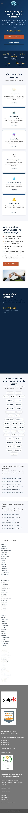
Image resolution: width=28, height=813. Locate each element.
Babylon (3, 558)
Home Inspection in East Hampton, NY (12, 492)
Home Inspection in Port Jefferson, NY (12, 487)
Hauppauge (14, 454)
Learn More (14, 102)
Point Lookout (5, 653)
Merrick (19, 412)
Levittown (13, 396)
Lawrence (6, 431)
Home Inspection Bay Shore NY (10, 520)
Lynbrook (19, 408)
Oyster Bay (4, 645)
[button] (2, 3)
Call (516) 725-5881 (10, 264)
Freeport (6, 396)
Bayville (3, 562)
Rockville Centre (10, 412)
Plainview (7, 427)
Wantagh (21, 427)
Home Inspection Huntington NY (11, 517)
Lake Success (4, 619)
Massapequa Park (6, 550)
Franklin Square (9, 419)
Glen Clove (4, 594)
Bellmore (3, 564)
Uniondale (18, 393)
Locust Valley (10, 438)
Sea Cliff (3, 665)
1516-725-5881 (6, 752)
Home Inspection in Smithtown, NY (11, 478)
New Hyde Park (5, 637)
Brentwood (18, 446)
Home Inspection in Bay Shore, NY (11, 484)
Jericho (21, 435)
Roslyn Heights (5, 661)
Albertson (4, 544)
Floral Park (7, 423)
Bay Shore (10, 446)
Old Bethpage (5, 641)
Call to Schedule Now (14, 37)
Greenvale (4, 602)
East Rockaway (5, 580)
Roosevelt (4, 659)
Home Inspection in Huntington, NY (11, 481)
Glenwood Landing (6, 598)
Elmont (17, 415)
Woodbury (14, 435)
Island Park (4, 615)
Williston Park (5, 677)
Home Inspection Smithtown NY (11, 514)
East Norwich (4, 574)
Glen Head (4, 596)
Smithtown (18, 438)
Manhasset (18, 404)
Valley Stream (10, 408)
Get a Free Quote (14, 42)
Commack (9, 450)
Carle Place (4, 568)
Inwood (13, 431)
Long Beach (4, 627)
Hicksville (21, 396)
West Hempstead (5, 675)
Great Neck (18, 400)
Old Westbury (5, 643)
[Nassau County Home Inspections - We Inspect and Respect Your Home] (14, 3)
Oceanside (4, 639)
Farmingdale (4, 584)
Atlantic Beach (5, 556)
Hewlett (6, 435)
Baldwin (11, 415)
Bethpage (3, 566)
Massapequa (10, 404)
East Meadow (19, 419)
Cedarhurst (21, 431)
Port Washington (5, 655)
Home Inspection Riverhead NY (10, 522)
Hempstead (10, 393)
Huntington (18, 450)
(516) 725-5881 (5, 788)
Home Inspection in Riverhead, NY (11, 489)
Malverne (3, 629)
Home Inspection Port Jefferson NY (11, 525)
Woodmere (4, 681)
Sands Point (4, 663)
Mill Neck (3, 633)
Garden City (9, 400)
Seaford (14, 427)
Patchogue (18, 442)
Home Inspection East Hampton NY (11, 528)
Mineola (15, 423)
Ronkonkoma (10, 442)
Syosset (22, 423)
